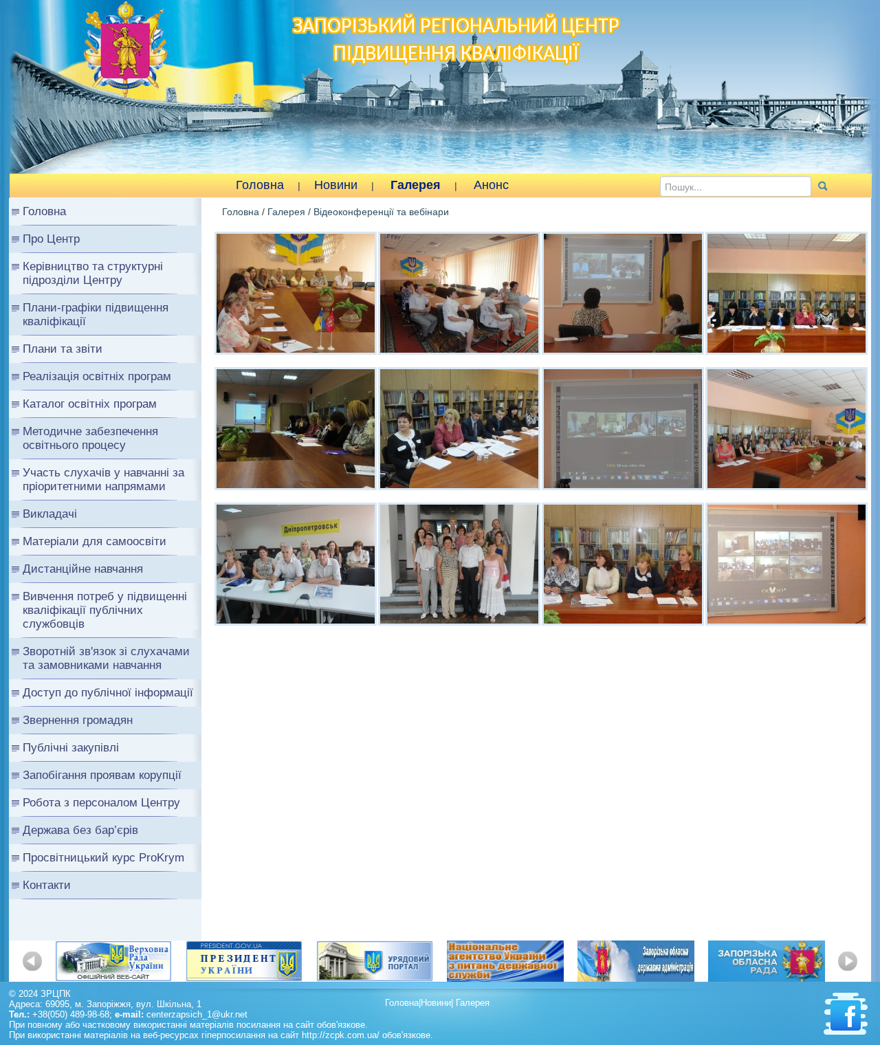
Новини (336, 185)
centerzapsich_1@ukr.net (197, 1014)
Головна (260, 185)
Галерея (415, 185)
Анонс (491, 185)
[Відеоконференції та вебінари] (295, 292)
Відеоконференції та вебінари (381, 211)
